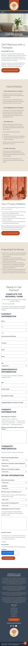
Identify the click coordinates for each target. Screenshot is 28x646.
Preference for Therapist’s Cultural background (13, 463)
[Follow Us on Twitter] (13, 626)
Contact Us (14, 616)
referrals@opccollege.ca (17, 602)
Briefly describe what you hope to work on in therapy (12, 428)
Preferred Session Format (8, 480)
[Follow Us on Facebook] (10, 626)
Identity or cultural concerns (8, 422)
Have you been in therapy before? (10, 503)
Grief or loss (14, 419)
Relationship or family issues (8, 421)
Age (2, 382)
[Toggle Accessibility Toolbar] (25, 643)
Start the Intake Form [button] (10, 70)
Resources (14, 614)
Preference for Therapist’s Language (10, 469)
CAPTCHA (3, 549)
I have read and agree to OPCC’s (13, 546)
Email (3, 349)
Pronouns (4, 343)
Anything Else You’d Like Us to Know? (10, 508)
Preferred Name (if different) (8, 336)
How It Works (14, 608)
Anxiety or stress (6, 419)
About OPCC (14, 613)
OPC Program (14, 619)
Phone (2, 356)
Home (14, 606)
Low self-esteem (21, 422)
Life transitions (5, 424)
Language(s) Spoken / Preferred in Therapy (12, 402)
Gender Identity (5, 389)
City (2, 363)
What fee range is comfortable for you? (11, 491)
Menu (3, 12)
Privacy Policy (21, 546)
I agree (4, 541)
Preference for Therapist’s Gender (9, 457)
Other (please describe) (16, 424)
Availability (4, 486)
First (2, 327)
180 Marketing (16, 644)
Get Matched (14, 610)
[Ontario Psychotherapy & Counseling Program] (14, 5)
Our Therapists (14, 611)
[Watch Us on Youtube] (16, 626)
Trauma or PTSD (21, 421)
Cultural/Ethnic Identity (7, 395)
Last (2, 333)
